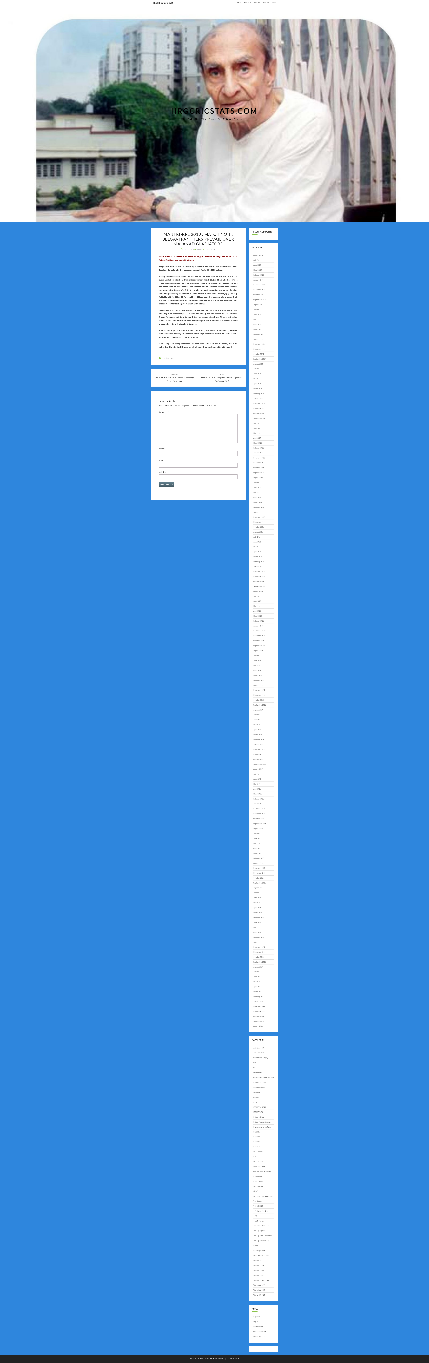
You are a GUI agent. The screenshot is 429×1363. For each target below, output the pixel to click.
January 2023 (258, 453)
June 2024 (257, 374)
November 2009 (259, 1011)
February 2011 (258, 937)
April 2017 (257, 789)
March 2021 (257, 556)
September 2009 (259, 1021)
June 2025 (257, 314)
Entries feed (258, 1326)
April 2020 (257, 611)
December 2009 (259, 1006)
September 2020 (259, 586)
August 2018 (258, 710)
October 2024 (258, 354)
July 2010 (256, 972)
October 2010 (258, 957)
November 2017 (259, 754)
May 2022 (256, 492)
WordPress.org (259, 1336)
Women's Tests (259, 1275)
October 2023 (258, 413)
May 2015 (256, 903)
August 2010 (258, 967)
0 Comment (210, 249)
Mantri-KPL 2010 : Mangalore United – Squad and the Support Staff (222, 377)
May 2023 (256, 433)
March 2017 (257, 794)
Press (274, 3)
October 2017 (258, 759)
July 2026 (256, 260)
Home (239, 3)
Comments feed (259, 1331)
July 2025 (256, 309)
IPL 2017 (256, 1137)
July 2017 (256, 774)
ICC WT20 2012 (259, 1112)
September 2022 (259, 472)
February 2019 (258, 680)
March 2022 (257, 502)
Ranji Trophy (258, 1181)
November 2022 (259, 463)
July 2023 (256, 423)
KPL (255, 1156)
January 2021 (258, 566)
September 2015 (259, 883)
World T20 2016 (259, 1295)
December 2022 (259, 458)
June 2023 (257, 428)
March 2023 (257, 443)
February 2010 (258, 996)
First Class (257, 1092)
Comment (164, 412)
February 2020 (258, 621)
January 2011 (258, 942)
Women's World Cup (261, 1280)
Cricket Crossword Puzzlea (263, 1077)
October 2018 (258, 700)
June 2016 (257, 838)
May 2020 (256, 606)
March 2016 (257, 853)
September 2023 (259, 418)
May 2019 (256, 665)
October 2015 (258, 878)
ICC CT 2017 (257, 1102)
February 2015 (258, 917)
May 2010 (256, 982)
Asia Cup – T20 (258, 1048)
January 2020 (258, 626)
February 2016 (258, 858)
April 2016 (257, 848)
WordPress (220, 1358)
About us (247, 3)
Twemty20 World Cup (261, 1226)
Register (256, 1316)
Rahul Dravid (258, 1176)
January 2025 (258, 339)
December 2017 (259, 749)
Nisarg (236, 1358)
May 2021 (256, 547)
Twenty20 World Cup (261, 1240)
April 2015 (257, 907)
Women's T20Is (259, 1270)
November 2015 (259, 873)
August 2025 (258, 304)
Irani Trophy (258, 1151)
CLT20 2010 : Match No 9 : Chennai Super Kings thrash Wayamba (174, 377)
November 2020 (259, 576)
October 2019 (258, 641)
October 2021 (258, 527)
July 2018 (256, 715)
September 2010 (259, 962)
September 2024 (259, 359)
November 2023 (259, 408)
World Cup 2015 (259, 1290)
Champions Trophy (260, 1058)
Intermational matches (262, 1127)
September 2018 (259, 705)
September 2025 (259, 300)
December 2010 (259, 947)
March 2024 (257, 388)
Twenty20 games (259, 1231)
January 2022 (258, 512)
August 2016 (258, 828)
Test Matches (258, 1221)
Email (162, 460)
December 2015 (259, 868)
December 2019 (259, 631)
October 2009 (258, 1016)
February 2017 (258, 799)
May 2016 (256, 843)
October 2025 (258, 294)
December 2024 (259, 344)
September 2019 (259, 645)
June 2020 (257, 601)
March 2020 (257, 616)
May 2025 (256, 319)
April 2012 (257, 932)
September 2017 (259, 764)
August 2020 (258, 591)
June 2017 (257, 779)
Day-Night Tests (259, 1082)
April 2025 (257, 324)
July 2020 (256, 596)
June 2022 (257, 487)
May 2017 (256, 784)
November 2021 (259, 522)
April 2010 (257, 987)
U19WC (256, 1245)
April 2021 (257, 552)
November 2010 (259, 952)
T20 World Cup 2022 (260, 1211)
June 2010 (257, 977)
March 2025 (257, 329)
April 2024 (257, 384)
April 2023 (257, 438)
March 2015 (257, 912)
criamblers (257, 1072)
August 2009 (258, 1026)
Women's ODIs (259, 1265)
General (256, 1097)
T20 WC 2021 (258, 1206)
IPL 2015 (256, 1132)
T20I (255, 1216)
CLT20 (255, 1063)
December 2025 (259, 285)
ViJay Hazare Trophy (261, 1255)
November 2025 (259, 290)
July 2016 (256, 833)
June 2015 (257, 897)
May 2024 (256, 379)
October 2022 (258, 468)
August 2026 (258, 255)
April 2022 (257, 497)
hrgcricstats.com (162, 2)
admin (199, 249)
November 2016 (259, 813)
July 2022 (256, 482)
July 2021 (256, 537)
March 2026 (257, 270)
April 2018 (257, 729)
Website (162, 472)
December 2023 (259, 403)
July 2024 (256, 369)
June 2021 (257, 542)
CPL (254, 1067)
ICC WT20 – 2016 (259, 1107)
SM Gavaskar (258, 1186)
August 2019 (258, 650)
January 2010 (258, 1001)
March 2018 (257, 734)
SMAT (255, 1191)
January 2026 (258, 280)
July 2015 (256, 893)
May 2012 (256, 927)
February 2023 (258, 448)
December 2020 (259, 571)
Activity (257, 3)
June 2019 (257, 660)
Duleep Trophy (259, 1087)
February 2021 (258, 561)
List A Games (258, 1161)
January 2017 (258, 804)
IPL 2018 (256, 1142)
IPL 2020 (256, 1147)
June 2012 (257, 922)
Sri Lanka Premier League (263, 1196)
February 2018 (258, 739)
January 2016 (258, 863)
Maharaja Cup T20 (260, 1166)
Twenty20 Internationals (262, 1235)
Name (162, 448)
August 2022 (258, 477)
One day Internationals (262, 1171)
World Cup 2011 (259, 1285)
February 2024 (258, 393)
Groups (266, 3)
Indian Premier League (262, 1122)
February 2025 (258, 334)
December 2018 (259, 690)
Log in (255, 1321)
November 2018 (259, 695)
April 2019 (257, 670)
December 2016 (259, 809)
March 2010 (257, 991)
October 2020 (258, 581)
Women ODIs (258, 1260)
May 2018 (256, 725)
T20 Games (257, 1201)
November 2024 (259, 349)
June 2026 (257, 265)
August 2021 (258, 532)
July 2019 (256, 655)
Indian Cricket (258, 1117)
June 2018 (257, 720)
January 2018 (258, 744)
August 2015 (258, 888)
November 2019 (259, 636)
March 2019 (257, 675)
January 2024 (258, 398)
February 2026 (258, 275)
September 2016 (259, 823)
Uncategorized (168, 358)
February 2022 (258, 507)
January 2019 (258, 685)
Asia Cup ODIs (258, 1053)
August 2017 (258, 769)
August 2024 (258, 364)
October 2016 (258, 818)
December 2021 (259, 517)
